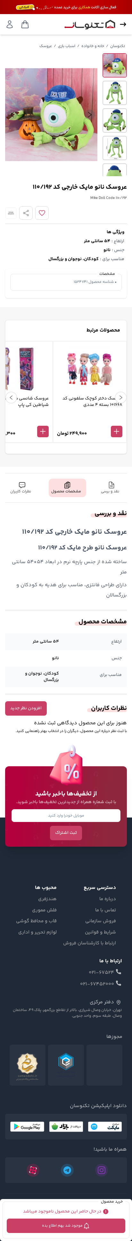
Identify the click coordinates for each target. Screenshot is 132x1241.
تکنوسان (117, 46)
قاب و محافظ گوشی (36, 921)
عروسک (45, 46)
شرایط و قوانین (100, 932)
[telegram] (67, 1170)
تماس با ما (105, 910)
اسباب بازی (66, 46)
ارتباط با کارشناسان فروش (89, 943)
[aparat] (33, 1170)
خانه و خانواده (92, 46)
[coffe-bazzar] (66, 1126)
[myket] (105, 1126)
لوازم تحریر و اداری (37, 932)
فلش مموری (44, 910)
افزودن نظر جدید (26, 708)
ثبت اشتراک (66, 832)
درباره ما (107, 899)
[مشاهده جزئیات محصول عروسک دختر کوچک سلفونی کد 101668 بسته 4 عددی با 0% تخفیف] (89, 421)
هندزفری (47, 899)
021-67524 (101, 973)
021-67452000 (97, 984)
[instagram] (101, 1170)
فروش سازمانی (100, 921)
